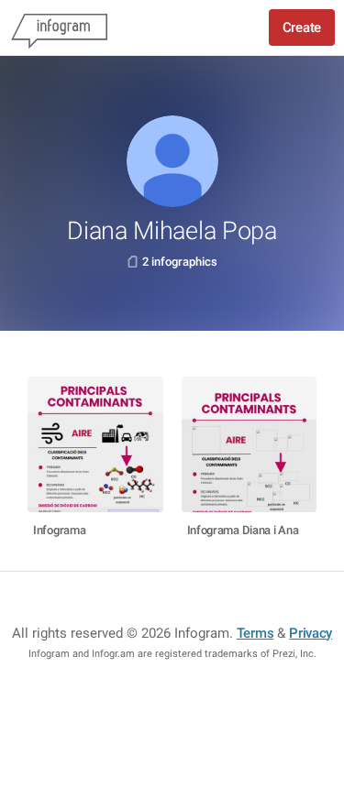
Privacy (310, 633)
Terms (255, 633)
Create (302, 27)
